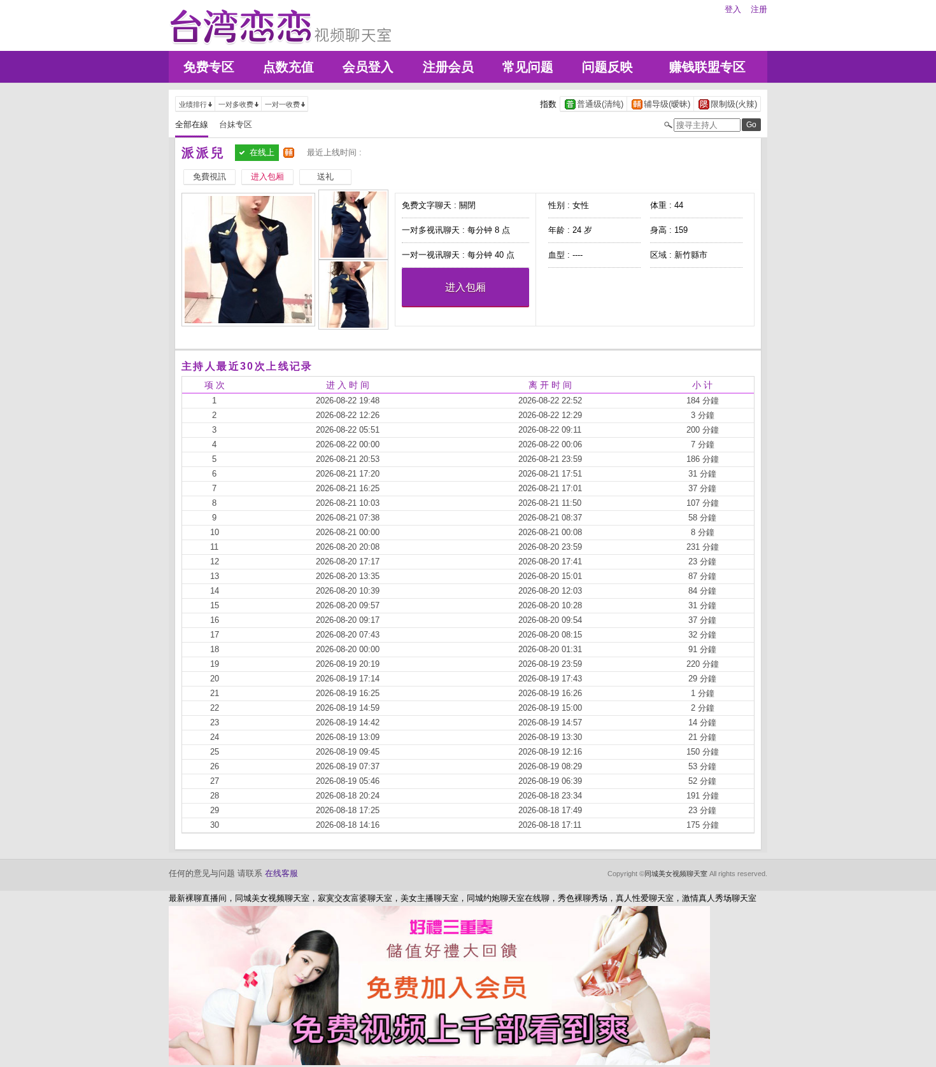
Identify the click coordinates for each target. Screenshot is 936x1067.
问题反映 (607, 67)
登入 (733, 9)
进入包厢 (465, 287)
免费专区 (208, 67)
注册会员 (448, 67)
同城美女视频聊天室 (675, 873)
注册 (759, 9)
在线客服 (281, 873)
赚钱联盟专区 (707, 67)
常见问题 (527, 67)
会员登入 (368, 67)
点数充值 (288, 67)
